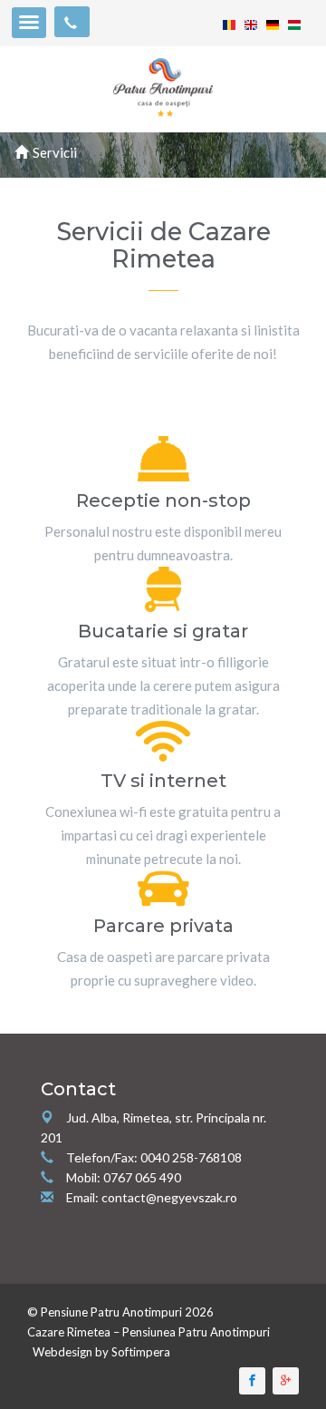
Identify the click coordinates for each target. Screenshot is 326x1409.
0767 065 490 (142, 1177)
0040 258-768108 (191, 1157)
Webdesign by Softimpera (101, 1352)
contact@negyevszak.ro (169, 1197)
